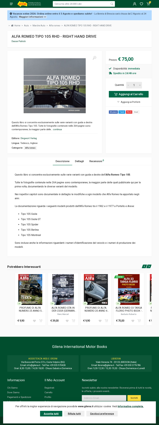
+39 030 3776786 (132, 365)
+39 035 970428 (58, 365)
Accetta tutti (51, 413)
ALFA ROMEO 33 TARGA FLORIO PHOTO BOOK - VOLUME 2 (129, 309)
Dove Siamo (13, 392)
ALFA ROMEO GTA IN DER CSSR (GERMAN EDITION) (63, 309)
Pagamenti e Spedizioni (19, 397)
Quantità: (119, 84)
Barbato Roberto (128, 314)
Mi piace (113, 112)
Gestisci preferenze (102, 413)
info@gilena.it (33, 365)
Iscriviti (134, 398)
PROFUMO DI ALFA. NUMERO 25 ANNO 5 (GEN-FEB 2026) (30, 309)
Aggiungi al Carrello (130, 94)
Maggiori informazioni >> (32, 16)
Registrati (49, 387)
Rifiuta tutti (74, 413)
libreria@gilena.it (106, 365)
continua (57, 129)
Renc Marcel (63, 314)
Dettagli (79, 161)
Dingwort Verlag (29, 138)
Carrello (48, 392)
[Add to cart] (40, 320)
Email (136, 112)
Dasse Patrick (19, 41)
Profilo (48, 397)
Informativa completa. (131, 406)
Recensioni (96, 161)
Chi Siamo (12, 387)
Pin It (129, 112)
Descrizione (62, 161)
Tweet (122, 112)
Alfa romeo (30, 148)
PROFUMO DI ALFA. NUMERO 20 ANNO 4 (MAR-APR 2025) (95, 309)
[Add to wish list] (34, 321)
